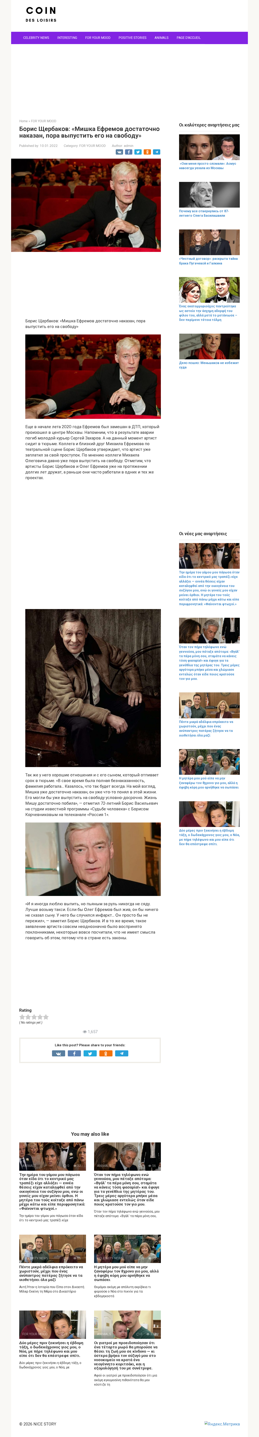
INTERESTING (67, 38)
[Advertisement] (129, 78)
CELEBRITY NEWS (36, 38)
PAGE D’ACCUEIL (189, 38)
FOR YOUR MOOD (97, 38)
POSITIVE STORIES (132, 38)
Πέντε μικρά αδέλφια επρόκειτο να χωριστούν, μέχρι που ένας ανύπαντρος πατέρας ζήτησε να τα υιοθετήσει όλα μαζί (51, 1273)
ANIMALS (162, 38)
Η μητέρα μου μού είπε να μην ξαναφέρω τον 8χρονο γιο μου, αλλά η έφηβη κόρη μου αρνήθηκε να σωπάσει (126, 1273)
